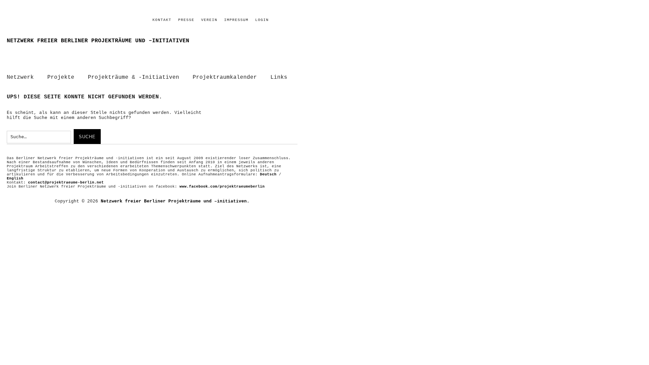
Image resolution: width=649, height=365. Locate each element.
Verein (209, 20)
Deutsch (268, 174)
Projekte (60, 77)
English (15, 178)
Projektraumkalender (225, 77)
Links (278, 77)
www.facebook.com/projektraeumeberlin (222, 187)
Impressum (236, 20)
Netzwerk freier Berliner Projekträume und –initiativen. (175, 201)
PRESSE (186, 20)
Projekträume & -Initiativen (133, 77)
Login (262, 20)
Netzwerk (20, 77)
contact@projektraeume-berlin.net (66, 182)
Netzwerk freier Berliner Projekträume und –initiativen (98, 41)
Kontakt (161, 20)
